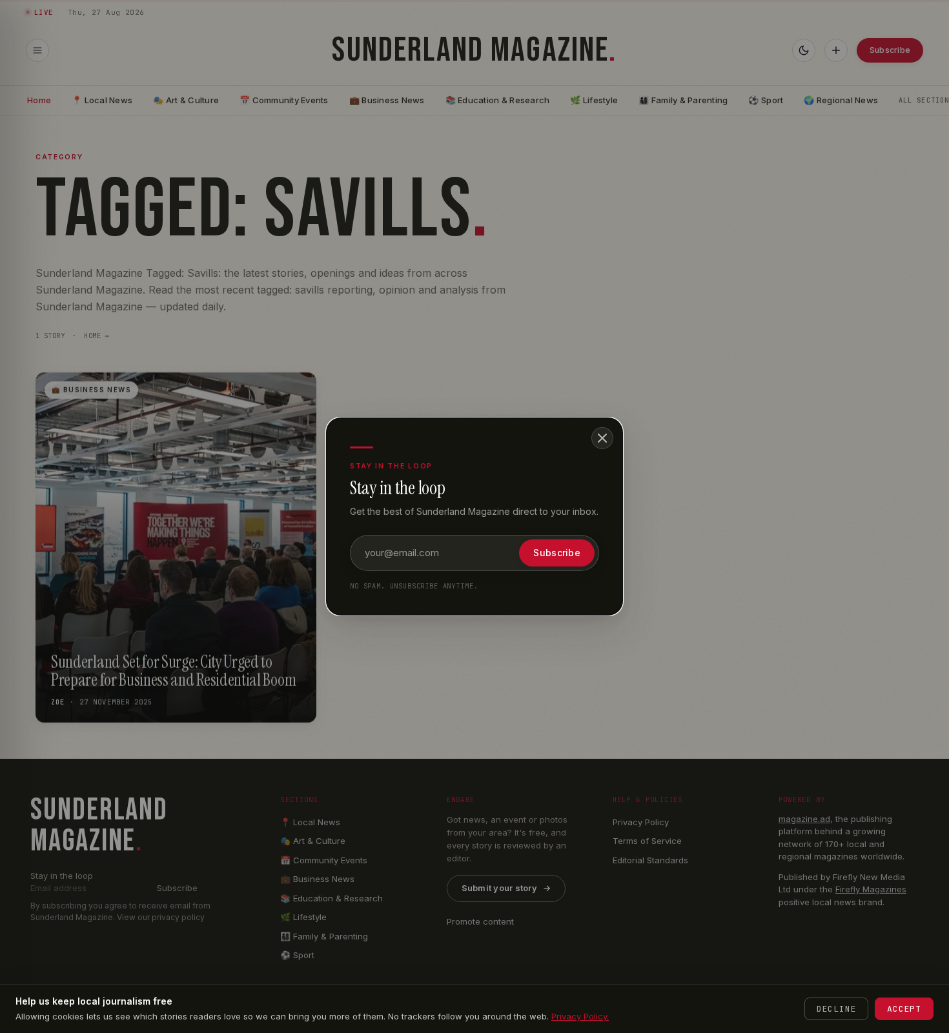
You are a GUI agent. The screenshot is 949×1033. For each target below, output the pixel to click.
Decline (836, 1008)
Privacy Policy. (580, 1016)
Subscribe (556, 552)
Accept (904, 1008)
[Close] (602, 438)
